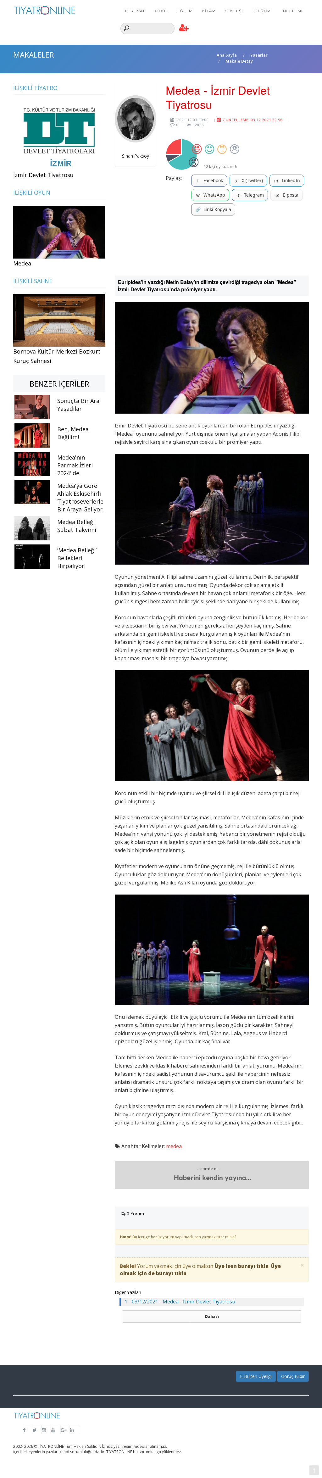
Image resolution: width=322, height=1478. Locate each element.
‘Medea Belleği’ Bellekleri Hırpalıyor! (77, 558)
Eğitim (185, 10)
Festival (135, 10)
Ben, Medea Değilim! (73, 433)
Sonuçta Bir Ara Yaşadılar (78, 404)
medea (174, 1146)
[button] (184, 28)
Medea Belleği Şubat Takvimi (76, 525)
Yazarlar (259, 55)
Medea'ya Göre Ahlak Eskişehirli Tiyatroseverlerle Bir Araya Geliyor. (80, 497)
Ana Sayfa (227, 55)
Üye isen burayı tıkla (241, 1266)
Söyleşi (234, 10)
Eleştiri (262, 10)
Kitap (208, 10)
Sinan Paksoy (135, 156)
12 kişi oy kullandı (220, 166)
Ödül (161, 10)
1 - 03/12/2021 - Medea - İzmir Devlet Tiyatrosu (180, 1301)
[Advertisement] (212, 245)
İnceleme (292, 10)
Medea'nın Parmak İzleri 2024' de (75, 465)
